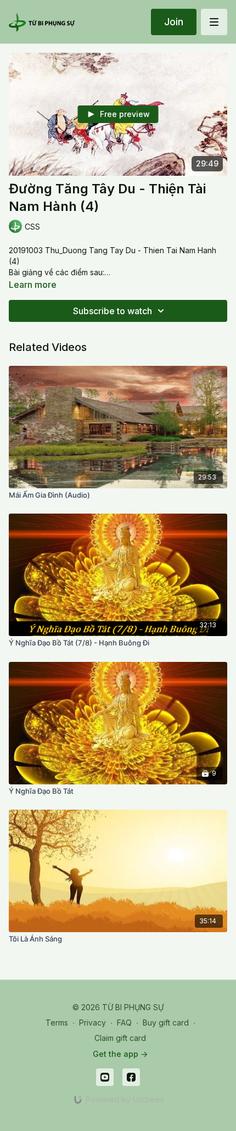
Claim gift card (120, 1038)
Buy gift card (166, 1022)
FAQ (124, 1022)
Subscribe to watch (112, 310)
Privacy (92, 1022)
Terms (57, 1022)
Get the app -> (120, 1053)
